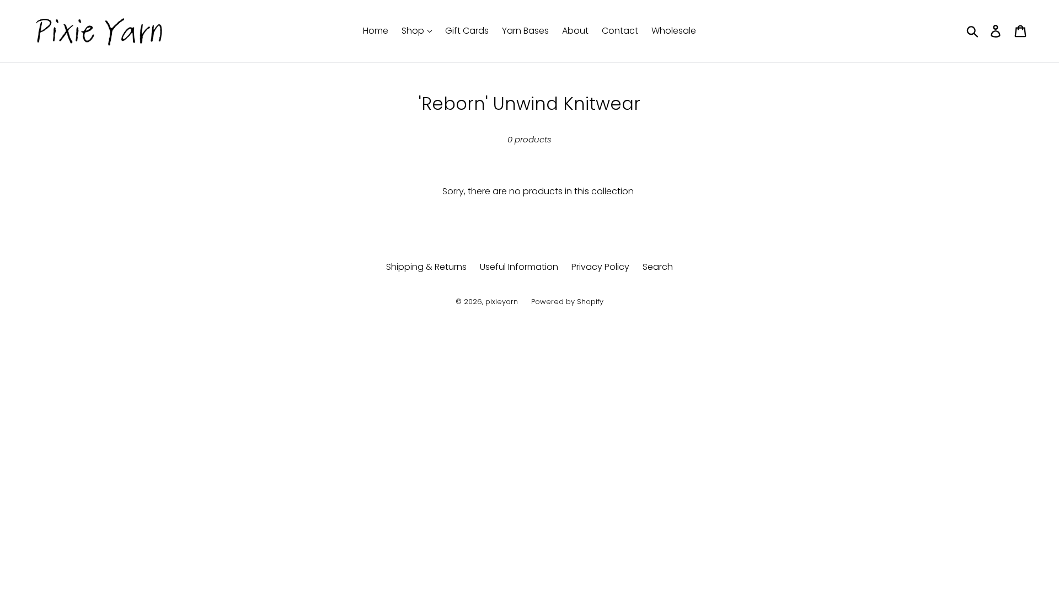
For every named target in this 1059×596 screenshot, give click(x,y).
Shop (414, 30)
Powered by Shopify (567, 301)
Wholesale (673, 30)
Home (375, 30)
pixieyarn (501, 301)
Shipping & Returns (426, 266)
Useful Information (519, 266)
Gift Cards (467, 30)
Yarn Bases (525, 30)
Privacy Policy (600, 266)
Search (658, 266)
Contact (620, 30)
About (575, 30)
